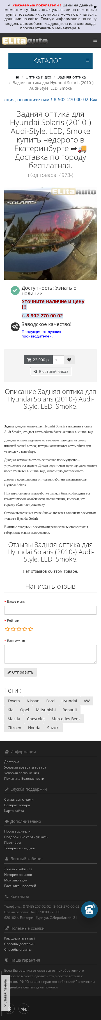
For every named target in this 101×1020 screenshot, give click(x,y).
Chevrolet (36, 718)
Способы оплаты (17, 949)
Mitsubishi (46, 709)
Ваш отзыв (16, 640)
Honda (34, 727)
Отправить (22, 672)
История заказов (18, 874)
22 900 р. (41, 359)
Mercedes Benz (66, 718)
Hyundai (69, 700)
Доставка (11, 761)
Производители (17, 831)
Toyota (14, 700)
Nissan (33, 700)
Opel (24, 709)
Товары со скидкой (19, 848)
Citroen (14, 727)
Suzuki (53, 727)
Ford (50, 700)
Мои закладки (15, 880)
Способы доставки (19, 943)
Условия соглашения (21, 773)
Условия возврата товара (25, 767)
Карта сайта (14, 810)
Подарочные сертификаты (26, 836)
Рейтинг (14, 620)
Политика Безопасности (24, 778)
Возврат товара (17, 805)
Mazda (14, 718)
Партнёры (12, 842)
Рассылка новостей (20, 885)
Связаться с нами (19, 799)
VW (87, 700)
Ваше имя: (16, 601)
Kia (10, 709)
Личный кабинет (18, 869)
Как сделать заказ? (19, 938)
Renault (70, 709)
